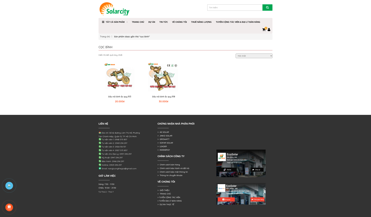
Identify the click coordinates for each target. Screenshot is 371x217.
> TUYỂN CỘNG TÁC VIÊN (169, 197)
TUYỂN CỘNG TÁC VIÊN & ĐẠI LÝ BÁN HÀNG (238, 22)
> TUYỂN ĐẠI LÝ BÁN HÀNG (170, 201)
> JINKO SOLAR (165, 136)
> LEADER (162, 146)
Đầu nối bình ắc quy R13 (119, 96)
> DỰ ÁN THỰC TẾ (166, 204)
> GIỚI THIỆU (163, 190)
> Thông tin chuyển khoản (170, 175)
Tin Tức (163, 22)
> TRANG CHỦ (164, 194)
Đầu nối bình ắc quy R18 (163, 96)
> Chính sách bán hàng (169, 164)
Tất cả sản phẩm (115, 22)
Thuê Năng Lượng (201, 22)
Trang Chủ (138, 22)
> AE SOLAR (163, 132)
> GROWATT (163, 139)
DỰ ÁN (151, 22)
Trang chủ (105, 36)
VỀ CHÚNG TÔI (179, 22)
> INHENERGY (164, 150)
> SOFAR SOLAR (165, 143)
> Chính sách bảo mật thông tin (173, 172)
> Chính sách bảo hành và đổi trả (173, 168)
